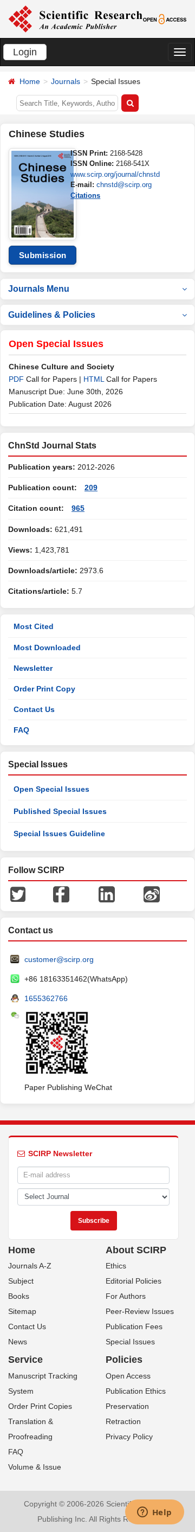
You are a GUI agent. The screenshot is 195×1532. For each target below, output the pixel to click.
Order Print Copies (40, 1406)
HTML (93, 379)
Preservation (127, 1406)
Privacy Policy (129, 1436)
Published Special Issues (60, 811)
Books (18, 1296)
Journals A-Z (29, 1265)
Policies (124, 1359)
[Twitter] (17, 893)
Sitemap (22, 1311)
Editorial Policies (133, 1281)
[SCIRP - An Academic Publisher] (75, 18)
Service (25, 1359)
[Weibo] (152, 893)
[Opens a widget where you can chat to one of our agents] (154, 1513)
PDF (16, 379)
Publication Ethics (136, 1391)
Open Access (128, 1375)
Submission (43, 255)
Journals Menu (38, 288)
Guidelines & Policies (51, 314)
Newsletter (33, 668)
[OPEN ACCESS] (164, 18)
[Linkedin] (107, 893)
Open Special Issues (51, 789)
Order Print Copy (44, 688)
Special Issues (130, 1341)
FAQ (21, 730)
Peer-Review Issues (140, 1311)
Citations (85, 195)
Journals (65, 81)
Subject (21, 1281)
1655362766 (46, 998)
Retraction (123, 1421)
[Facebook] (61, 893)
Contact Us (34, 709)
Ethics (116, 1265)
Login (25, 52)
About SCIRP (136, 1250)
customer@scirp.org (59, 959)
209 (91, 487)
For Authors (126, 1296)
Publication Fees (134, 1326)
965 (78, 508)
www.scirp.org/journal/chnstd (115, 174)
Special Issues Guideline (59, 833)
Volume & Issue (34, 1467)
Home (30, 81)
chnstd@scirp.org (124, 185)
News (17, 1341)
